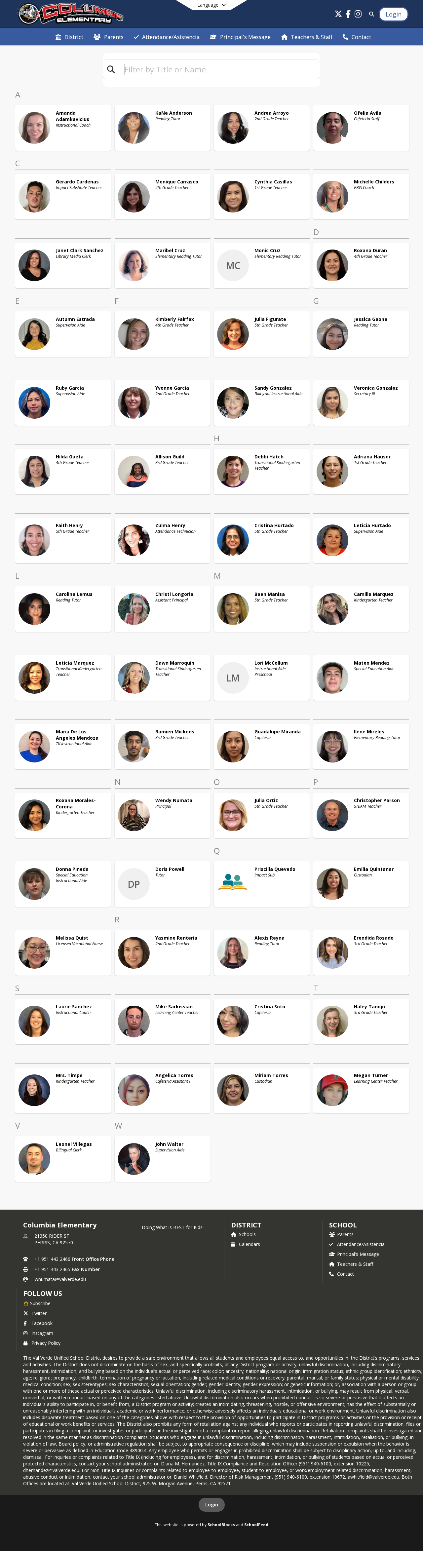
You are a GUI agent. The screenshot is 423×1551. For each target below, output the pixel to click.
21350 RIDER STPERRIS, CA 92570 (53, 1239)
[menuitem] (69, 36)
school (343, 1225)
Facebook (42, 1323)
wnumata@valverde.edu (60, 1279)
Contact (345, 1274)
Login (211, 1504)
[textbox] (219, 69)
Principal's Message (358, 1254)
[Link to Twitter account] (338, 15)
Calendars (249, 1244)
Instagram (42, 1333)
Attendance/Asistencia (361, 1244)
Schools (247, 1234)
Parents (345, 1234)
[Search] (370, 14)
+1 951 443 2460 (52, 1259)
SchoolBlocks (221, 1524)
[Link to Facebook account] (348, 15)
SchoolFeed (256, 1524)
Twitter (39, 1313)
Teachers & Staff (355, 1264)
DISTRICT (246, 1225)
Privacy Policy (45, 1343)
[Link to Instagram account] (358, 15)
